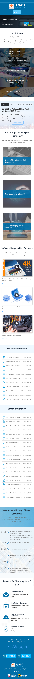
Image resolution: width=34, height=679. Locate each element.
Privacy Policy (16, 642)
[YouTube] (21, 647)
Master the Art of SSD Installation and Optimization (14, 361)
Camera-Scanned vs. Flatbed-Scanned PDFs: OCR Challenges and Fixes (15, 484)
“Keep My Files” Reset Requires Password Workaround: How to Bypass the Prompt (14, 426)
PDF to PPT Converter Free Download (13, 399)
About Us (23, 642)
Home (4, 640)
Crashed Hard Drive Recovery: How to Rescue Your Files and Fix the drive (15, 488)
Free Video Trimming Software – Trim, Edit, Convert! (14, 386)
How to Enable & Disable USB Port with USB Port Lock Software (13, 382)
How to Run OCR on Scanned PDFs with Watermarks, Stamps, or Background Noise (15, 480)
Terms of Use (27, 640)
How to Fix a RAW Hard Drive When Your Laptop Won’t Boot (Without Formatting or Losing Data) (15, 493)
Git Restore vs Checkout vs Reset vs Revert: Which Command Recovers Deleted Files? (14, 455)
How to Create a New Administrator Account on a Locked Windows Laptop (14, 438)
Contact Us (19, 640)
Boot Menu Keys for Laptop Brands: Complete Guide (14, 434)
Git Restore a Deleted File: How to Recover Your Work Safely (14, 446)
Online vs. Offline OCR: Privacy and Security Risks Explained (15, 476)
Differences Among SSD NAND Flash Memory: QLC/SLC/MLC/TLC (14, 378)
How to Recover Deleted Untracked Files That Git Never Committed (14, 451)
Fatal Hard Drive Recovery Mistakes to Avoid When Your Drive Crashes (15, 497)
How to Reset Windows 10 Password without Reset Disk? (13, 395)
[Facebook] (8, 647)
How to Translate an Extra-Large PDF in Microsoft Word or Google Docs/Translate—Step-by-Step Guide (14, 430)
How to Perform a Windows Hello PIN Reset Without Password (14, 442)
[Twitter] (15, 647)
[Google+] (27, 647)
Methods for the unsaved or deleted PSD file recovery (15, 370)
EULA (9, 642)
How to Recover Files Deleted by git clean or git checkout (14, 463)
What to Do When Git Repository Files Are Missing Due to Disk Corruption (14, 459)
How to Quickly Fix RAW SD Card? (13, 374)
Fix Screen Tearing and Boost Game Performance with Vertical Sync (14, 357)
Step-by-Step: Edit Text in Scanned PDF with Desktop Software (14, 472)
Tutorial (13, 640)
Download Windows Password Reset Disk (13, 391)
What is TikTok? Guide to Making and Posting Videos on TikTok (15, 365)
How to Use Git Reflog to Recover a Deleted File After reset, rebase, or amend (14, 467)
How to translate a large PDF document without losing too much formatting (14, 421)
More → (4, 283)
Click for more (18, 122)
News (8, 640)
